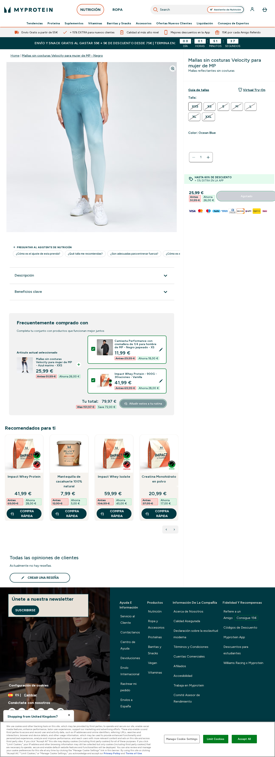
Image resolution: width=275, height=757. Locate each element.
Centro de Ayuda (127, 645)
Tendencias (34, 23)
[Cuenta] (253, 9)
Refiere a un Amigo (240, 615)
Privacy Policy (112, 753)
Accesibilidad (183, 675)
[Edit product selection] (161, 350)
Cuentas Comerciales (189, 656)
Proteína (54, 23)
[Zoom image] (173, 68)
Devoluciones (130, 658)
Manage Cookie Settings (181, 739)
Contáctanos (130, 632)
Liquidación (205, 23)
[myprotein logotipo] (28, 9)
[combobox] (197, 9)
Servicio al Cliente (127, 619)
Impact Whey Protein (24, 476)
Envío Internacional (129, 671)
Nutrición (155, 611)
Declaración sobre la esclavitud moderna (196, 634)
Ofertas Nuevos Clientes (174, 23)
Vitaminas (95, 23)
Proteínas (155, 637)
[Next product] (174, 529)
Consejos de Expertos (233, 23)
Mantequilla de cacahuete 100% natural (69, 481)
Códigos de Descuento (240, 627)
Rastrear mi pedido (128, 687)
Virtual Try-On (254, 90)
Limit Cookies (215, 739)
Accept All (244, 739)
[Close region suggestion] (69, 715)
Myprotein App (234, 637)
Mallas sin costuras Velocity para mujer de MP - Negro (62, 55)
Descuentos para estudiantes (235, 650)
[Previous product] (166, 529)
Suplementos (74, 23)
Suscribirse (25, 610)
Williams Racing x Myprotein (243, 663)
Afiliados (180, 666)
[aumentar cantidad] (208, 157)
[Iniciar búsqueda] (155, 9)
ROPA (118, 10)
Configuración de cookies (29, 685)
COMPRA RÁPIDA (27, 513)
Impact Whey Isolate (114, 476)
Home (15, 55)
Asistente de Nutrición (227, 9)
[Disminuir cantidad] (193, 157)
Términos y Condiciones (191, 646)
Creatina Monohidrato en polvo (159, 479)
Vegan (152, 663)
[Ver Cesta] (265, 9)
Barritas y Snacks (119, 23)
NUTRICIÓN (90, 10)
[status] (201, 157)
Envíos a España (126, 703)
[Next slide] (177, 486)
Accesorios (143, 23)
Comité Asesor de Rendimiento (187, 698)
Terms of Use (134, 753)
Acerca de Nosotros (188, 611)
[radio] (195, 106)
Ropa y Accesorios (156, 624)
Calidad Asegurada (187, 621)
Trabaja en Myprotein (189, 685)
